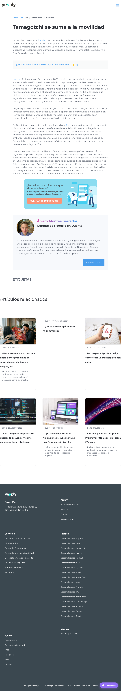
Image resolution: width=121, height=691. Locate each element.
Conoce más (93, 262)
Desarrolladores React (70, 616)
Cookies (95, 686)
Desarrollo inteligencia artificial (19, 553)
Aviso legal (48, 686)
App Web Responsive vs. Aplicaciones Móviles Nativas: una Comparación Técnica (59, 438)
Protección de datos (81, 686)
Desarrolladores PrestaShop (73, 601)
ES (61, 634)
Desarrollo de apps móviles (17, 538)
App (21, 18)
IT (79, 634)
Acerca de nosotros (69, 504)
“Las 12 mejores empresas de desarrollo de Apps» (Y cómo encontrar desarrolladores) (17, 438)
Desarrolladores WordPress (73, 597)
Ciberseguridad (12, 543)
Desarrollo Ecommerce (15, 548)
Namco (16, 79)
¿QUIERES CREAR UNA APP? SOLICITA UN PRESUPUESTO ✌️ (45, 65)
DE (75, 634)
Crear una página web (15, 645)
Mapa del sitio (66, 519)
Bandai (41, 40)
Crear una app (11, 640)
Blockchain (10, 572)
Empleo (64, 514)
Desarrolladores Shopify (71, 606)
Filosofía (64, 509)
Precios (8, 664)
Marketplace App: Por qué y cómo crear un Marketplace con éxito (103, 357)
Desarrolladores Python (71, 567)
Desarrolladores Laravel (71, 553)
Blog (7, 660)
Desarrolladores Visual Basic (73, 577)
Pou (68, 125)
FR (71, 634)
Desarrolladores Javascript (72, 548)
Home (15, 18)
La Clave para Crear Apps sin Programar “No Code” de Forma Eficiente (103, 438)
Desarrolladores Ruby (70, 572)
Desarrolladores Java (70, 543)
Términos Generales (63, 686)
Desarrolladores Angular (71, 538)
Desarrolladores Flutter (71, 611)
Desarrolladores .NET (70, 563)
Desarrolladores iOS (69, 592)
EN (66, 634)
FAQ (7, 650)
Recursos (9, 655)
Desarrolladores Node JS (71, 558)
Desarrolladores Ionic (70, 582)
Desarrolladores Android (71, 587)
